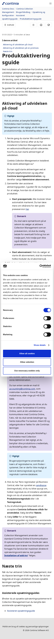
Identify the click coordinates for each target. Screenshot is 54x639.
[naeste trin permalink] (23, 566)
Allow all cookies (27, 353)
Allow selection (27, 362)
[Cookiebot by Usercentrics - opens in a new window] (39, 266)
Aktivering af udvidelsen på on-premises (21, 48)
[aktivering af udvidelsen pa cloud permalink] (19, 108)
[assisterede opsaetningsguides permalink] (40, 593)
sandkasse (41, 485)
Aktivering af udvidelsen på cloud (18, 44)
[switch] (47, 318)
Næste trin (7, 51)
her (27, 209)
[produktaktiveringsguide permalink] (21, 62)
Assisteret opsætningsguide (21, 610)
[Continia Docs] (10, 3)
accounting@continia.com (22, 388)
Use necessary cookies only (27, 371)
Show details (40, 345)
